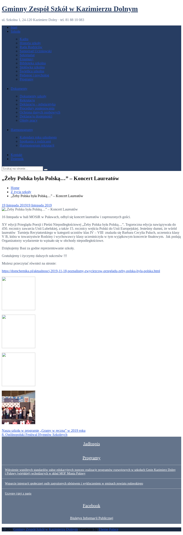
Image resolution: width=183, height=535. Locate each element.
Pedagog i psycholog (34, 75)
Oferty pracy (28, 120)
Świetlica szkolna (32, 71)
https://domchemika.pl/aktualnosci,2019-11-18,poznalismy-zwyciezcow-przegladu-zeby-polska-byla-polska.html (81, 271)
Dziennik (17, 159)
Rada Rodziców (31, 47)
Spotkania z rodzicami (35, 141)
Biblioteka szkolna (33, 63)
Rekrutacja (27, 100)
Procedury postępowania (37, 108)
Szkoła (15, 31)
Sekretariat (27, 55)
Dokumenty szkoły (33, 96)
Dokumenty (19, 89)
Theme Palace (108, 529)
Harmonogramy (22, 130)
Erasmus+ (27, 59)
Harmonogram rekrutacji (37, 145)
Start (14, 27)
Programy (26, 79)
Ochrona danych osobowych (40, 112)
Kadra (24, 39)
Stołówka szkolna (32, 67)
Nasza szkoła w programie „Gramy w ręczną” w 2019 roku (43, 430)
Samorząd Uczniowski (36, 51)
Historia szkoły (30, 43)
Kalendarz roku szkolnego (38, 137)
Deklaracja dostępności (36, 116)
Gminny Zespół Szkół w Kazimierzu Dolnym (70, 9)
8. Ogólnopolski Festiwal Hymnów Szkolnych (34, 434)
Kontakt (16, 155)
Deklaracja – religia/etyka (38, 104)
